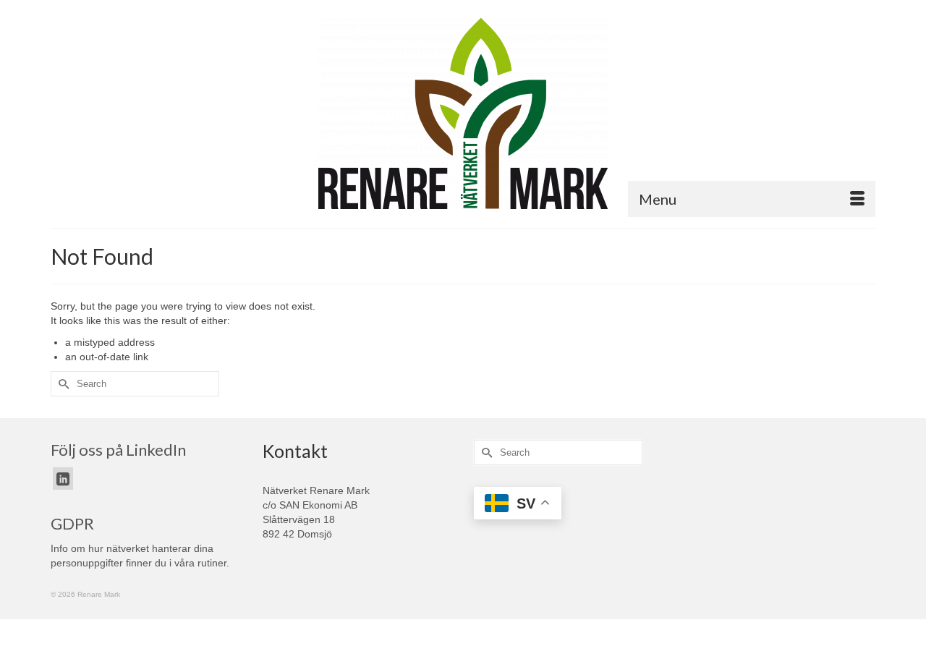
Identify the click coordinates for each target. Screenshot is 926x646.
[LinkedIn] (63, 478)
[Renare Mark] (463, 113)
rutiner (211, 563)
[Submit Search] (61, 383)
